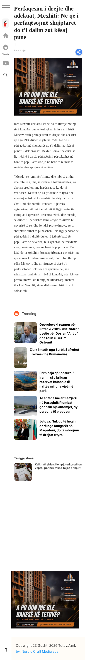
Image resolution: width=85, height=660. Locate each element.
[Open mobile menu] (6, 6)
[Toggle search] (5, 74)
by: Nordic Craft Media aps (37, 651)
